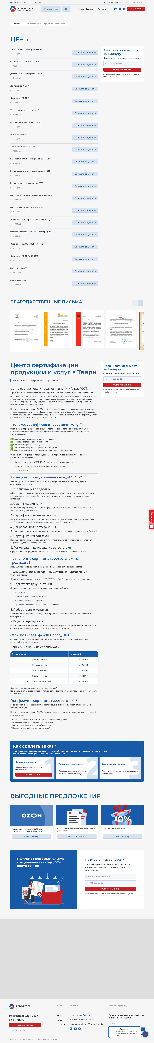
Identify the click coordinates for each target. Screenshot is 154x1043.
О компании (90, 9)
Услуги (59, 1015)
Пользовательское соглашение (47, 1039)
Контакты (102, 9)
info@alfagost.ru (83, 1015)
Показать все (51, 9)
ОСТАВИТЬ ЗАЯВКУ (34, 774)
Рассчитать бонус (31, 836)
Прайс (81, 9)
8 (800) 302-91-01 (86, 1019)
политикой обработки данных (122, 894)
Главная (16, 24)
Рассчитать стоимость (77, 836)
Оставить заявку (122, 70)
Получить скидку (122, 836)
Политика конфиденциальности (21, 1039)
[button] (140, 303)
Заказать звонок (136, 9)
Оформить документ (84, 52)
